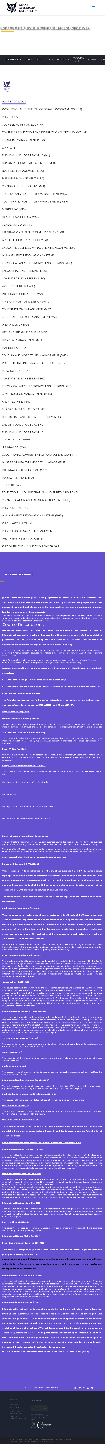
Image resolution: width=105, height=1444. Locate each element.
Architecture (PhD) (16, 401)
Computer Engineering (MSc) (23, 278)
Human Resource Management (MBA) (29, 163)
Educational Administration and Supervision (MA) (39, 454)
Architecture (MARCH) (18, 286)
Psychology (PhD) (15, 370)
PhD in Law (10, 116)
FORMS (92, 59)
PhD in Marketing (15, 507)
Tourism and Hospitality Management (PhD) (35, 355)
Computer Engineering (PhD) (23, 378)
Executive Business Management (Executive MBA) (38, 247)
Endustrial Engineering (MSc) (24, 270)
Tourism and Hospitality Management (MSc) (34, 193)
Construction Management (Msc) (27, 309)
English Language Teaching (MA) (26, 155)
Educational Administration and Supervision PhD (40, 492)
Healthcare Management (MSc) (25, 332)
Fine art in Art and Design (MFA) (25, 301)
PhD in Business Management (24, 538)
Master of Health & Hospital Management (33, 462)
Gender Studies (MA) (17, 224)
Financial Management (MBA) (23, 140)
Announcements (58, 59)
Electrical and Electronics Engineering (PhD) (37, 386)
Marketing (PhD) (14, 347)
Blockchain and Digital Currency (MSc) (31, 417)
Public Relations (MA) (18, 477)
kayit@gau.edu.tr (14, 1407)
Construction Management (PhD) (27, 393)
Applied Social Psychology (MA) (25, 240)
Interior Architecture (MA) (22, 293)
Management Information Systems (28, 255)
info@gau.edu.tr (13, 1404)
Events (40, 59)
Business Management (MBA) (23, 178)
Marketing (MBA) (14, 209)
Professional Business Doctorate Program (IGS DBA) (42, 109)
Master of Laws (14, 101)
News (28, 59)
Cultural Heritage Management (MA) (29, 317)
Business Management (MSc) (23, 170)
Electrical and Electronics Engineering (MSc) (37, 263)
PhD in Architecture (17, 523)
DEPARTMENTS (12, 59)
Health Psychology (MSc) (20, 217)
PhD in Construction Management (28, 530)
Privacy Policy (68, 1439)
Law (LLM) (9, 147)
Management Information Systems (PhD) (32, 515)
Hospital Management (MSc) (23, 340)
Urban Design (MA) (15, 324)
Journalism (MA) (14, 447)
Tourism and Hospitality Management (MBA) (35, 201)
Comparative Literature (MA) (23, 186)
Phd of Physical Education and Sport (30, 546)
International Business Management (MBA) (34, 232)
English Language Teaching (23, 424)
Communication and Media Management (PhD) (36, 500)
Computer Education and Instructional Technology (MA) (45, 132)
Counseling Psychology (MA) (23, 124)
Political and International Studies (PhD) (33, 363)
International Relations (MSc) (25, 470)
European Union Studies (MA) (23, 409)
